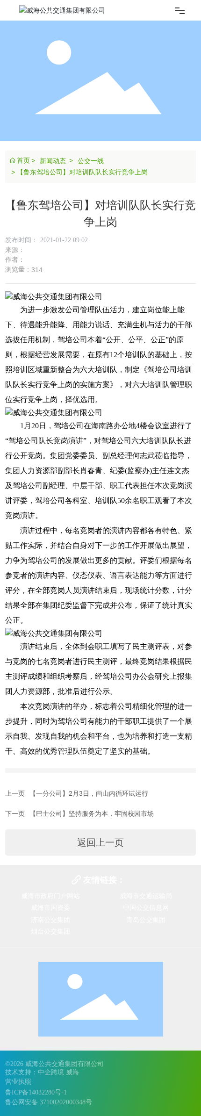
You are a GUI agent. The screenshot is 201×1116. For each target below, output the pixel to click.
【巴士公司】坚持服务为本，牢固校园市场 (91, 813)
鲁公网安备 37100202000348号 (48, 1102)
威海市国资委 (50, 907)
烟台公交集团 (50, 931)
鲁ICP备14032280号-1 (36, 1092)
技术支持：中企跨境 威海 (42, 1072)
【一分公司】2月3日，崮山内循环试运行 (88, 793)
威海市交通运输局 (146, 896)
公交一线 (91, 161)
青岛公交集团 (145, 919)
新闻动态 (53, 161)
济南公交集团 (50, 919)
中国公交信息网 (146, 907)
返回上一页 (100, 842)
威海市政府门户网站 (50, 896)
